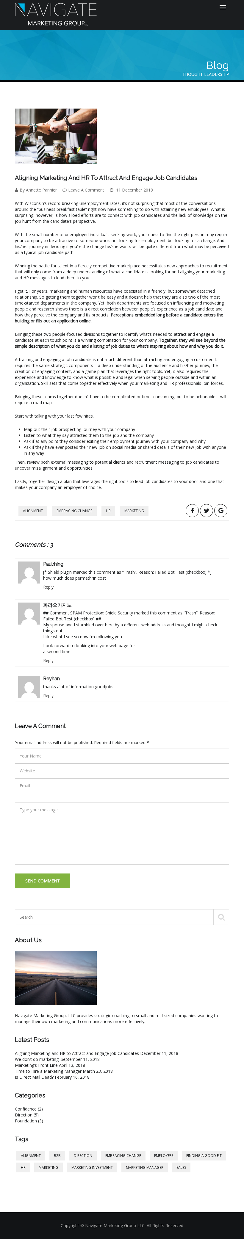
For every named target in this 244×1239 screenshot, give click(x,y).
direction (83, 1155)
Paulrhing (53, 564)
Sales (181, 1167)
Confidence (29, 1109)
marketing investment (92, 1167)
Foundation (29, 1121)
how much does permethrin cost (74, 578)
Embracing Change (74, 510)
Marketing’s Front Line (36, 1065)
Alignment (33, 510)
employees (163, 1155)
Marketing (134, 510)
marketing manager (144, 1167)
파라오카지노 (57, 605)
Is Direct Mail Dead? (34, 1077)
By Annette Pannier (38, 190)
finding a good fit (204, 1155)
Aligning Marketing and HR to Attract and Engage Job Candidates (77, 1053)
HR (108, 510)
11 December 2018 (134, 190)
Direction (27, 1115)
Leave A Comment (86, 190)
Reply (48, 587)
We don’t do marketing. (37, 1059)
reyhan (51, 678)
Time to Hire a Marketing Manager (48, 1071)
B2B (57, 1155)
